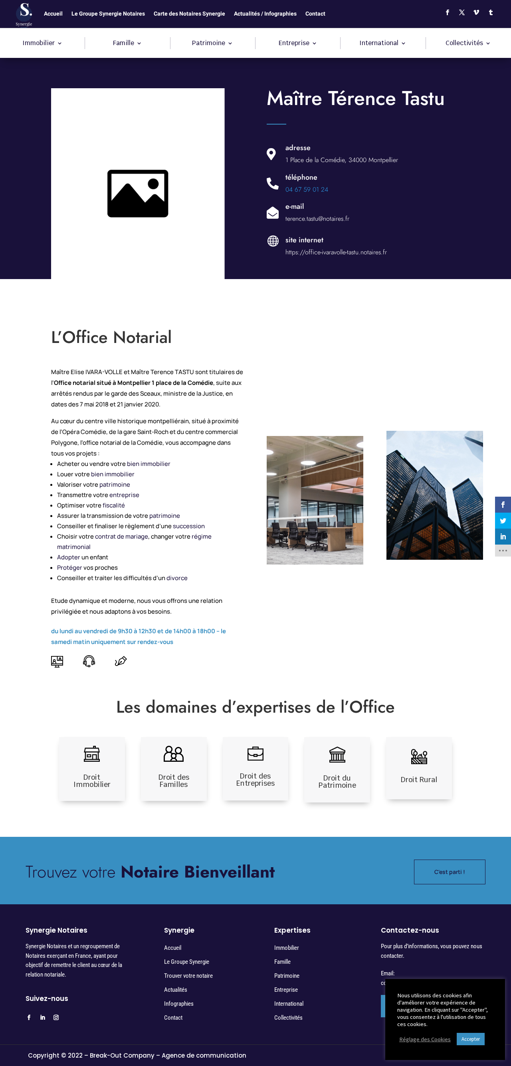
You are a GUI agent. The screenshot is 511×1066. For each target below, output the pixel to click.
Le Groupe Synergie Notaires (108, 14)
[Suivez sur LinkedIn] (42, 1018)
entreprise (124, 495)
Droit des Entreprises (255, 779)
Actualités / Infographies (265, 14)
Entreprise (294, 43)
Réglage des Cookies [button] (425, 1039)
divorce (177, 578)
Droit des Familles (173, 781)
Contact (315, 14)
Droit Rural (419, 779)
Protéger (69, 567)
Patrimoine (208, 43)
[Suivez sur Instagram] (56, 1018)
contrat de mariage (121, 536)
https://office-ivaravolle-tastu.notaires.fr (336, 252)
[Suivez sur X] (461, 12)
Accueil (53, 14)
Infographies (179, 1003)
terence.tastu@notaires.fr (317, 218)
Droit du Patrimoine (337, 781)
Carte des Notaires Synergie (189, 14)
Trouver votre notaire (188, 975)
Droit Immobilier (92, 781)
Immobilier (38, 43)
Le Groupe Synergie (186, 961)
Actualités (175, 989)
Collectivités (464, 43)
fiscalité (114, 505)
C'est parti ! (449, 872)
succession (189, 526)
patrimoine (114, 484)
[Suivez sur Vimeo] (476, 12)
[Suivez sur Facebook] (447, 12)
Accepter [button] (470, 1039)
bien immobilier (148, 464)
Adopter (68, 557)
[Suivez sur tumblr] (490, 12)
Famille (123, 43)
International (378, 43)
